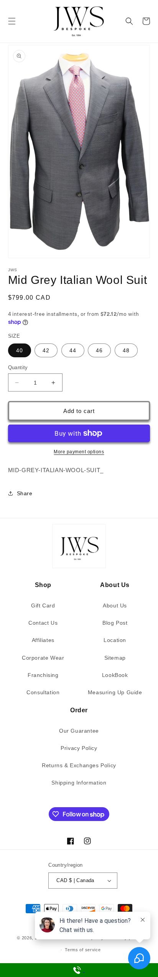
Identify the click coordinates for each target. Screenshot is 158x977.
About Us (115, 605)
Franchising (43, 675)
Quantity (18, 367)
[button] (11, 21)
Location (115, 640)
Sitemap (115, 658)
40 (19, 350)
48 (126, 350)
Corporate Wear (43, 658)
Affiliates (43, 640)
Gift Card (43, 605)
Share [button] (25, 493)
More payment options (79, 451)
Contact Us (43, 623)
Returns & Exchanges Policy (79, 765)
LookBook (115, 675)
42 (46, 350)
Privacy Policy (79, 748)
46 (99, 350)
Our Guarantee (79, 731)
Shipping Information (78, 783)
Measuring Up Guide (115, 692)
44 (72, 350)
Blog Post (114, 623)
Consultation (42, 692)
